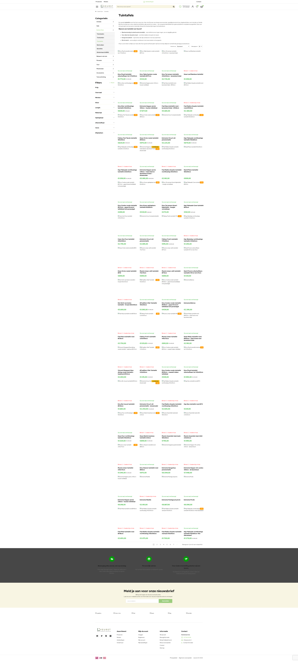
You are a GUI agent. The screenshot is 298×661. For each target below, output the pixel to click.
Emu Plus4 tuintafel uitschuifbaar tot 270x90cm (127, 75)
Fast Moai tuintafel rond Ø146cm (126, 532)
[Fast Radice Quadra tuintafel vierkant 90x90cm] (172, 517)
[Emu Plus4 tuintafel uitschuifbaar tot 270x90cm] (128, 60)
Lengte (97, 108)
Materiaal (98, 113)
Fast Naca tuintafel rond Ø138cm (126, 337)
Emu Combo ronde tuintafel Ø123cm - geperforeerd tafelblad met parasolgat (127, 207)
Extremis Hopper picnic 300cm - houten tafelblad (148, 107)
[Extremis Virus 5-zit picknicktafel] (172, 124)
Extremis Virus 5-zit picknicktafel (168, 139)
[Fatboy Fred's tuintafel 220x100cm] (149, 322)
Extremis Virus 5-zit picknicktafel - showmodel (149, 405)
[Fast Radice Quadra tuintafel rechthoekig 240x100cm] (149, 517)
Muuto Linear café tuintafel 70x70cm (149, 272)
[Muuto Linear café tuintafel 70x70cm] (149, 257)
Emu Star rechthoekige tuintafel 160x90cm (126, 107)
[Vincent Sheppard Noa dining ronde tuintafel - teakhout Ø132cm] (128, 356)
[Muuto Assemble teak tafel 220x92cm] (194, 422)
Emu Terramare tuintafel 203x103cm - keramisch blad (171, 75)
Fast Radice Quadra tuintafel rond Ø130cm (193, 107)
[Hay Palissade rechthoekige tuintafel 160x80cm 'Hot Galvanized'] (194, 517)
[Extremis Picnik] (194, 485)
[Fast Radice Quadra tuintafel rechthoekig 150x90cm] (172, 156)
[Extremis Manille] (149, 485)
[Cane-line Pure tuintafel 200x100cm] (128, 225)
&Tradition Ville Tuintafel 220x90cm (148, 371)
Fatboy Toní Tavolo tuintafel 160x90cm (127, 139)
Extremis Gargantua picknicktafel (169, 469)
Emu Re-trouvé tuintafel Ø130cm (126, 405)
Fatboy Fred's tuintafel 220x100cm (148, 337)
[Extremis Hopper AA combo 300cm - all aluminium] (194, 454)
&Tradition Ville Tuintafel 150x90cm (148, 304)
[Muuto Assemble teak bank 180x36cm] (172, 422)
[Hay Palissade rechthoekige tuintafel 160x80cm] (194, 124)
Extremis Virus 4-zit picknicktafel (147, 240)
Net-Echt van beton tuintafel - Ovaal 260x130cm (127, 304)
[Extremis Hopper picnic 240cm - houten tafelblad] (128, 485)
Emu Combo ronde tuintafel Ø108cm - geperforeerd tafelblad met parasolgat (171, 305)
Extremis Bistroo (189, 303)
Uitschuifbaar (100, 123)
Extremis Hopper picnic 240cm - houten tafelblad (126, 500)
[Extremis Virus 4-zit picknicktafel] (149, 225)
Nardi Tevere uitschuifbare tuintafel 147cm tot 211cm (193, 272)
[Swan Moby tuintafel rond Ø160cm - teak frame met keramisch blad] (194, 322)
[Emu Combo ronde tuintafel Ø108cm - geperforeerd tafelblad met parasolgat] (172, 289)
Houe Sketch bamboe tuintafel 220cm (147, 437)
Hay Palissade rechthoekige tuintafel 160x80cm (193, 139)
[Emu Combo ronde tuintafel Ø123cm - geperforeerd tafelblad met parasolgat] (128, 191)
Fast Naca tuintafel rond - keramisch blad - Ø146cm (170, 107)
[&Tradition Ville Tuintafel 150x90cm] (149, 289)
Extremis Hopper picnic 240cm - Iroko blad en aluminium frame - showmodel (148, 172)
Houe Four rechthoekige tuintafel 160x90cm (126, 437)
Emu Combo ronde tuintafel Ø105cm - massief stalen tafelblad (171, 372)
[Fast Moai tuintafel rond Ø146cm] (128, 517)
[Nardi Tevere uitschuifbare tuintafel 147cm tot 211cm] (194, 257)
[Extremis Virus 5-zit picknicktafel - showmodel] (149, 390)
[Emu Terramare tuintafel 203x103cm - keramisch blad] (172, 60)
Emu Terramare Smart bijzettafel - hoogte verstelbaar (169, 207)
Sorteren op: (173, 46)
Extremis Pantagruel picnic (171, 500)
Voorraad (98, 92)
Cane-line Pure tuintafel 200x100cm (126, 240)
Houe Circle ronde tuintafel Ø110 (127, 272)
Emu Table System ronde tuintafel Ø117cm (148, 75)
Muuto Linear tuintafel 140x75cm (169, 337)
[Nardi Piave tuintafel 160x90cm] (194, 156)
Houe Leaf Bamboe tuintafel (193, 74)
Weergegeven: (194, 46)
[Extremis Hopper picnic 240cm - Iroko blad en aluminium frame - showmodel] (149, 156)
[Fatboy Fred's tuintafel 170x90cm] (172, 225)
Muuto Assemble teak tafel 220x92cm (193, 437)
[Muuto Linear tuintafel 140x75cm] (172, 322)
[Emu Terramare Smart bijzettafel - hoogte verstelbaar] (172, 191)
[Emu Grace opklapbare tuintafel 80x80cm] (149, 191)
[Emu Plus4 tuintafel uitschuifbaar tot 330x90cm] (194, 356)
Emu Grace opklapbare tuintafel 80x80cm (148, 206)
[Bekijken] (201, 6)
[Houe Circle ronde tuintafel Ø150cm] (149, 124)
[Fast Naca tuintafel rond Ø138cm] (128, 322)
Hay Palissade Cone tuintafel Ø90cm (193, 206)
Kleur (97, 102)
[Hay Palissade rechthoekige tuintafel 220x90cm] (128, 156)
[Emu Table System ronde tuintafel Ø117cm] (149, 60)
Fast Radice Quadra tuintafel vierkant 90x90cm (171, 532)
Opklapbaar (99, 118)
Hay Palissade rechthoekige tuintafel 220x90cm (127, 171)
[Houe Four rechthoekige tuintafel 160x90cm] (128, 422)
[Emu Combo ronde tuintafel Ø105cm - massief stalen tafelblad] (172, 356)
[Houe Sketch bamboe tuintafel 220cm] (149, 422)
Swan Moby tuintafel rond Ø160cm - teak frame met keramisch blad (193, 338)
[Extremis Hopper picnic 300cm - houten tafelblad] (149, 92)
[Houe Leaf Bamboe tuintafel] (194, 60)
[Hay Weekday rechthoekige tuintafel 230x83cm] (194, 225)
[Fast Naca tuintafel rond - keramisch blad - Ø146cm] (172, 92)
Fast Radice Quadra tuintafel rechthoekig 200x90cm (171, 405)
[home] (95, 11)
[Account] (192, 6)
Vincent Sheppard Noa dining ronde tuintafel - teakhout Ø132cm (126, 372)
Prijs (96, 87)
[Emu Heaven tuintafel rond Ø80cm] (149, 454)
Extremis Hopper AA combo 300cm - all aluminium (193, 469)
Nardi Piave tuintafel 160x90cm (191, 171)
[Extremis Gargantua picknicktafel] (172, 454)
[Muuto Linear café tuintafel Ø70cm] (172, 257)
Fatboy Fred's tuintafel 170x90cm (170, 240)
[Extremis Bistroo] (194, 289)
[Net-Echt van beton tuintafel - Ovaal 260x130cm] (128, 289)
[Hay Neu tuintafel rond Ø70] (194, 390)
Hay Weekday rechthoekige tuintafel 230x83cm (193, 240)
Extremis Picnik (189, 500)
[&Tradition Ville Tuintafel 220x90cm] (149, 356)
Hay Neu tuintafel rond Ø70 (193, 404)
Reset (112, 82)
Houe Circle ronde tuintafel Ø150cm (149, 139)
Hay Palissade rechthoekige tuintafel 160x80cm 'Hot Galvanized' (193, 533)
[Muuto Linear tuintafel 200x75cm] (128, 454)
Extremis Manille (145, 500)
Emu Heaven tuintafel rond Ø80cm (149, 469)
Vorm (97, 128)
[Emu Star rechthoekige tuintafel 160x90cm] (128, 92)
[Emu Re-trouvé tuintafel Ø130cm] (128, 390)
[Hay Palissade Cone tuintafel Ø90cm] (194, 191)
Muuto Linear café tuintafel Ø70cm (171, 272)
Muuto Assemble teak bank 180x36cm (171, 437)
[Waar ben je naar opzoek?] (173, 6)
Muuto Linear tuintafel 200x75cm (125, 469)
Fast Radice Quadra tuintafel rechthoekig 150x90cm (171, 171)
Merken (97, 97)
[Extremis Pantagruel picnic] (172, 485)
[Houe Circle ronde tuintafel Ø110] (128, 257)
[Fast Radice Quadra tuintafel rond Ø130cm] (194, 92)
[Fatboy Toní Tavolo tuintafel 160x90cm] (128, 124)
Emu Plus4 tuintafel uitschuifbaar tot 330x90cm (193, 371)
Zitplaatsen (99, 133)
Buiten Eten (100, 11)
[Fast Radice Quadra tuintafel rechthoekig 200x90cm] (172, 390)
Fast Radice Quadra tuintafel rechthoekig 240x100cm (149, 532)
